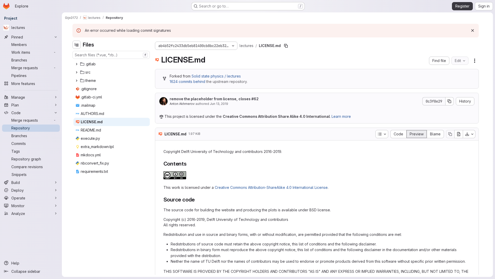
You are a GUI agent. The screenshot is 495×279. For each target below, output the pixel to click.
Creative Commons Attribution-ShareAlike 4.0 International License (271, 187)
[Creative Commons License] (174, 178)
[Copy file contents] (450, 134)
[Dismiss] (472, 30)
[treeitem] (111, 64)
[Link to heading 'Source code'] (198, 199)
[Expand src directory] (76, 72)
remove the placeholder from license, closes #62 (214, 99)
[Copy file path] (286, 46)
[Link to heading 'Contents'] (190, 163)
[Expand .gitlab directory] (76, 64)
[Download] (469, 134)
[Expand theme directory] (76, 81)
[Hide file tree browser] (76, 45)
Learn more (341, 116)
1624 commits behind (187, 81)
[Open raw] (459, 134)
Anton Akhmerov (182, 104)
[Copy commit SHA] (450, 101)
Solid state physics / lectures (216, 76)
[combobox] (111, 55)
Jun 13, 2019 (219, 104)
